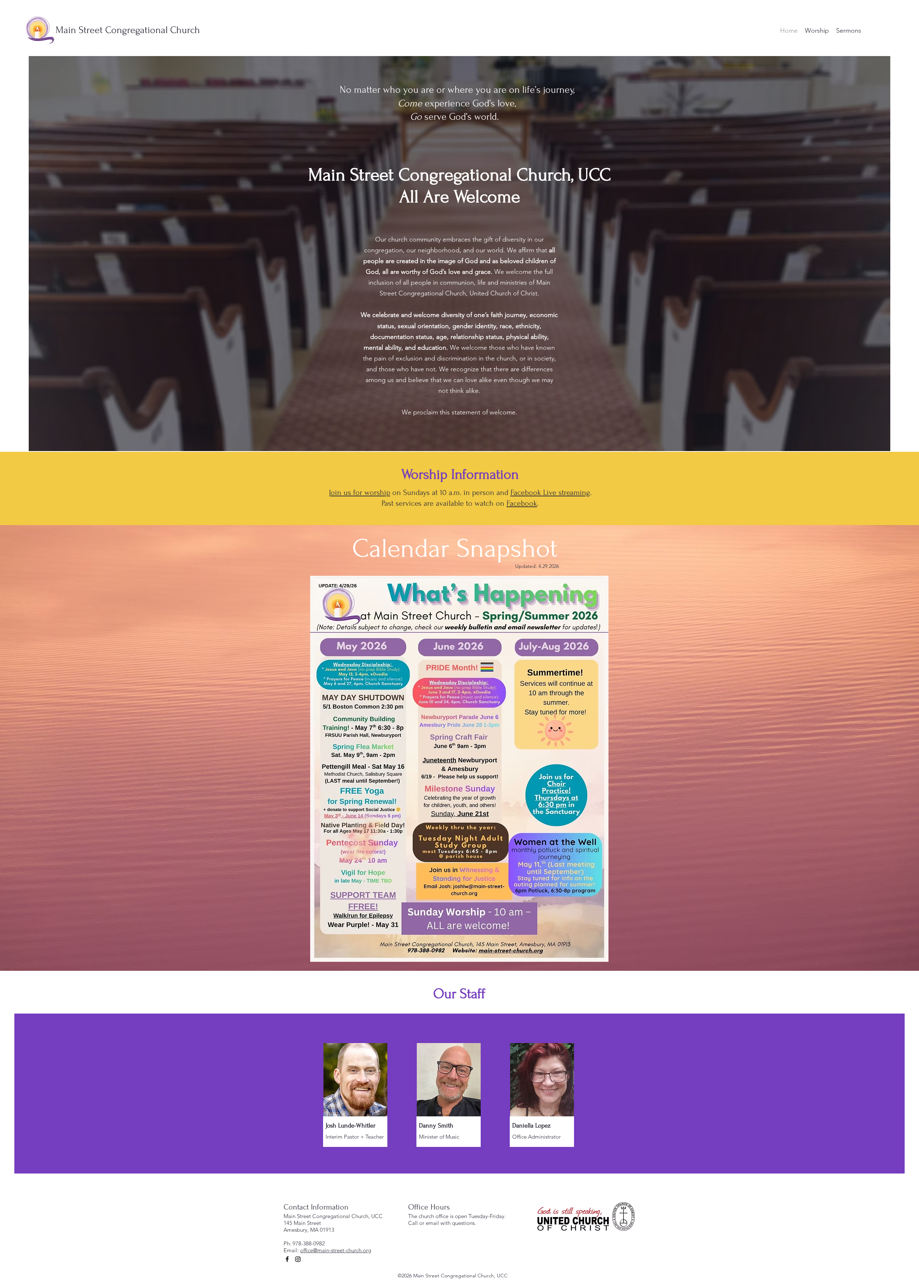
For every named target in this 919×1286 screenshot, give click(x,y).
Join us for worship (359, 492)
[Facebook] (287, 1259)
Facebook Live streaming (550, 492)
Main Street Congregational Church (128, 30)
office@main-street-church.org (335, 1250)
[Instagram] (298, 1259)
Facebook (522, 503)
